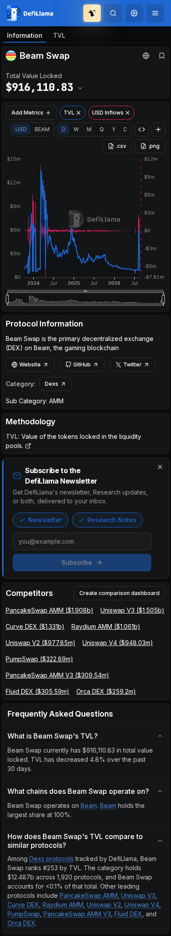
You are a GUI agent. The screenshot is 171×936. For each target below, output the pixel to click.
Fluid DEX (128, 914)
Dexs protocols (51, 858)
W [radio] (76, 129)
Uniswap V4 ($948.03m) (117, 642)
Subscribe (76, 562)
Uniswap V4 (142, 904)
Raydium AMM (63, 904)
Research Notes (111, 520)
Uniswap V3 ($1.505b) (132, 610)
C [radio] (125, 129)
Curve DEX (23, 904)
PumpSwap (23, 914)
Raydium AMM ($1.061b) (105, 626)
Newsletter (45, 520)
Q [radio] (102, 129)
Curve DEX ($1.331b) (35, 626)
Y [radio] (113, 129)
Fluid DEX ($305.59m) (37, 691)
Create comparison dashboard (119, 593)
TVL (59, 35)
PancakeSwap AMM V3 (77, 914)
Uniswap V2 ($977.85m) (40, 642)
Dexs (51, 383)
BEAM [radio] (42, 129)
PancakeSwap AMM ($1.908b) (49, 610)
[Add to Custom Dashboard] (158, 129)
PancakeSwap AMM (89, 895)
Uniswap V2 (104, 904)
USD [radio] (21, 129)
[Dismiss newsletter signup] (160, 467)
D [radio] (64, 129)
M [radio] (89, 129)
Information (25, 35)
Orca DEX (21, 923)
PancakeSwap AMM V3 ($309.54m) (57, 675)
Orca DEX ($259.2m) (106, 691)
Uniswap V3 (138, 895)
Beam (89, 805)
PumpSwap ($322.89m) (39, 659)
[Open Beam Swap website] (146, 56)
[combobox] (134, 13)
